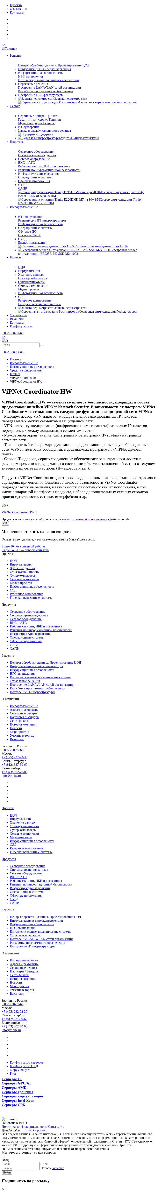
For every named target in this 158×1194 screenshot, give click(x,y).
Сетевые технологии (32, 285)
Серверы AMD (14, 1087)
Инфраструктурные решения (38, 173)
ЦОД (21, 267)
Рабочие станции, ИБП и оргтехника (44, 166)
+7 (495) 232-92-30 (14, 757)
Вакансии (17, 319)
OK (5, 523)
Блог (13, 1073)
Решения (16, 55)
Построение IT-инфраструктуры (40, 95)
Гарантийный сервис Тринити (39, 119)
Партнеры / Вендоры (24, 717)
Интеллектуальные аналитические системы (48, 80)
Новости (16, 728)
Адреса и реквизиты (24, 709)
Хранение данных (31, 274)
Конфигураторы (21, 326)
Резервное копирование (34, 300)
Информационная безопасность (40, 72)
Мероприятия (19, 732)
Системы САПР (29, 235)
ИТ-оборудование (30, 216)
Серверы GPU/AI (16, 1083)
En (3, 45)
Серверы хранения (17, 1092)
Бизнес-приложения (32, 242)
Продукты (17, 141)
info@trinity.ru (11, 775)
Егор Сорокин (36, 1130)
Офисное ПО (27, 231)
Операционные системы (35, 177)
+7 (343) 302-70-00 (14, 772)
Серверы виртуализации (22, 1096)
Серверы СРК (13, 1105)
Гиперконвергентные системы (39, 304)
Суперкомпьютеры (31, 282)
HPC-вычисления (30, 76)
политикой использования (90, 519)
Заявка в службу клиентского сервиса (44, 130)
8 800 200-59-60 (12, 333)
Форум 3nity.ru (20, 1070)
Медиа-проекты (29, 289)
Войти (7, 1172)
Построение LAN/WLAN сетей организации (49, 87)
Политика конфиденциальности (24, 1126)
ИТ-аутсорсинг (28, 127)
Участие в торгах (22, 735)
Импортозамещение (24, 207)
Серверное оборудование (35, 151)
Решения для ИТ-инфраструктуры (42, 220)
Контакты (17, 12)
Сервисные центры (23, 713)
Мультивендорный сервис (36, 123)
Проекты (16, 5)
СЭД (21, 296)
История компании (23, 724)
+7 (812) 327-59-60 (14, 764)
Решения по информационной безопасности (49, 170)
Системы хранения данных (37, 155)
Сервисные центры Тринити (38, 116)
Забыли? (58, 1168)
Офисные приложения (34, 181)
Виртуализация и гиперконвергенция (44, 69)
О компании (18, 8)
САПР (22, 188)
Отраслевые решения (33, 84)
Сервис (15, 106)
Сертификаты (19, 720)
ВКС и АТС (26, 162)
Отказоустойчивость (32, 278)
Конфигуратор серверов (27, 1062)
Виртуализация (29, 271)
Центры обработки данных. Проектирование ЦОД (53, 65)
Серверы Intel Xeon (18, 1100)
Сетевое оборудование (34, 159)
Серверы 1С (12, 1079)
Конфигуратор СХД (24, 1066)
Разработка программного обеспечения (45, 91)
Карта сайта (56, 1126)
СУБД (22, 184)
